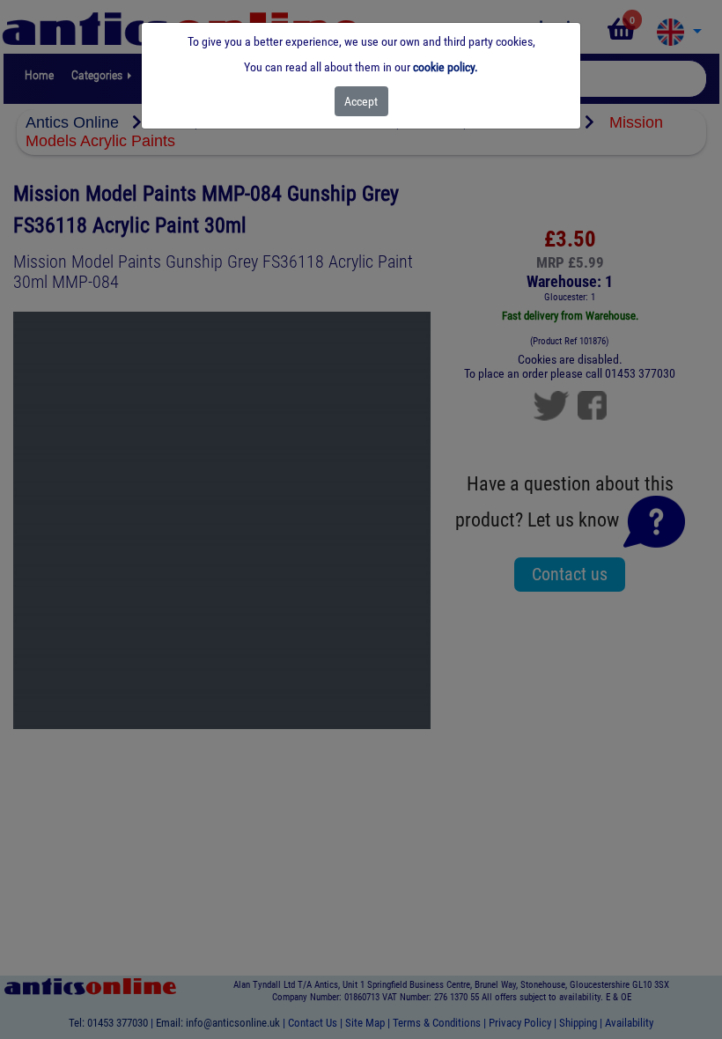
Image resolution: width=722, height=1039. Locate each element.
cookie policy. (445, 67)
